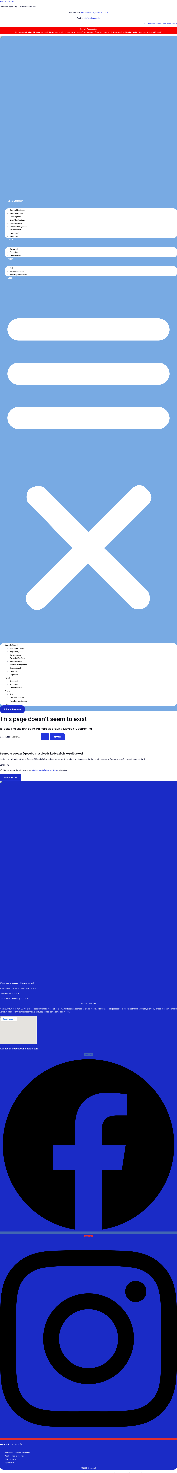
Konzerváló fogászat (18, 226)
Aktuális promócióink (18, 274)
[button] (88, 460)
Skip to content (7, 1)
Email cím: (5, 765)
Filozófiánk (14, 252)
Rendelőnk (14, 249)
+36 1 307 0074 (101, 12)
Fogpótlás (14, 236)
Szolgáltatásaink (16, 201)
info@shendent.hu (92, 18)
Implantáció (14, 233)
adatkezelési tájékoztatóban (44, 770)
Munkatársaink (16, 255)
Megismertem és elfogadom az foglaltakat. (35, 770)
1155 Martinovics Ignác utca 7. (16, 999)
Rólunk (11, 239)
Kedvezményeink (17, 271)
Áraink (11, 259)
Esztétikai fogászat (17, 220)
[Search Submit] (45, 736)
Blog (10, 278)
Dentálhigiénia (15, 217)
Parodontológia (16, 223)
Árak (11, 268)
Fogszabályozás (16, 213)
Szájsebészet (15, 230)
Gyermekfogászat (17, 210)
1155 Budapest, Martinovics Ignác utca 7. (160, 24)
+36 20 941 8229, (88, 12)
